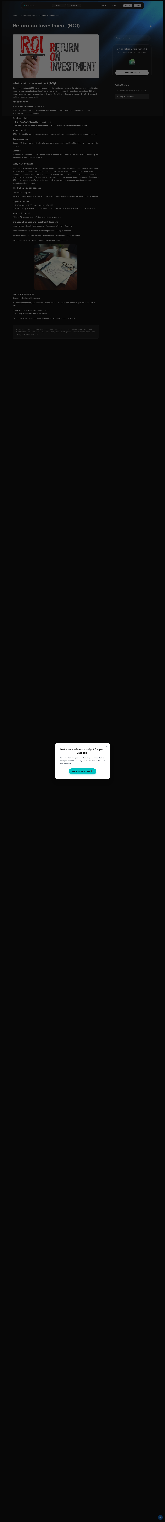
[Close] (106, 746)
